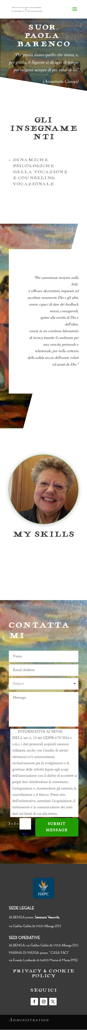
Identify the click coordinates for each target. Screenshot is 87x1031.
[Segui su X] (53, 1001)
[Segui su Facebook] (34, 1001)
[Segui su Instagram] (43, 1001)
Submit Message (57, 827)
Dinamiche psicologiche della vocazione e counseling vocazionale (40, 172)
